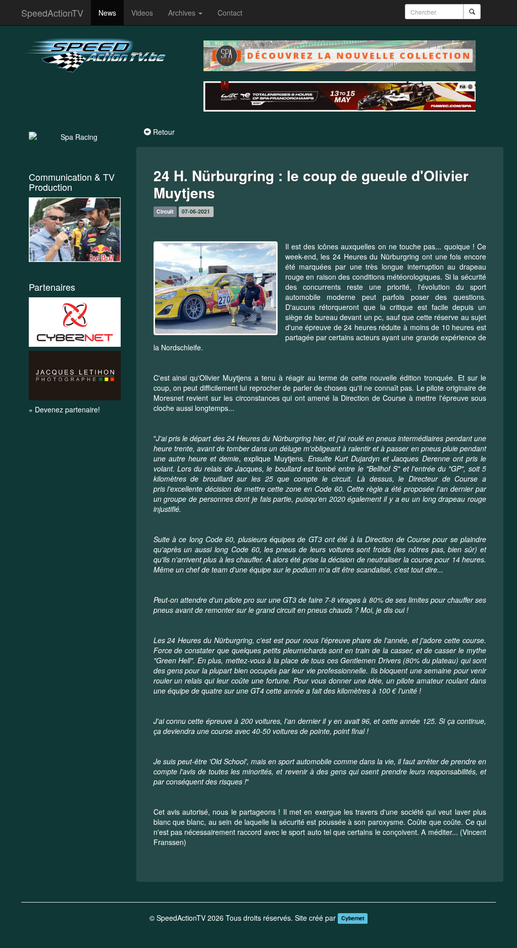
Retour (164, 132)
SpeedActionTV (52, 12)
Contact (230, 13)
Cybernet (353, 918)
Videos (142, 13)
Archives (182, 13)
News (107, 13)
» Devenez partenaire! (64, 409)
